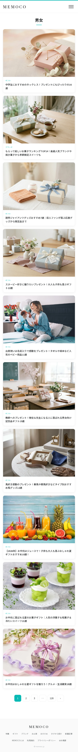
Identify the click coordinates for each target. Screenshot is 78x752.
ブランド (24, 733)
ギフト (15, 733)
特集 (7, 733)
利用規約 (30, 740)
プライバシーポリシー (47, 740)
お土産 (34, 733)
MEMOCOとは (18, 740)
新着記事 (68, 733)
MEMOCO (15, 7)
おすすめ (44, 733)
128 (52, 698)
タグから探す (56, 733)
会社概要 (62, 740)
